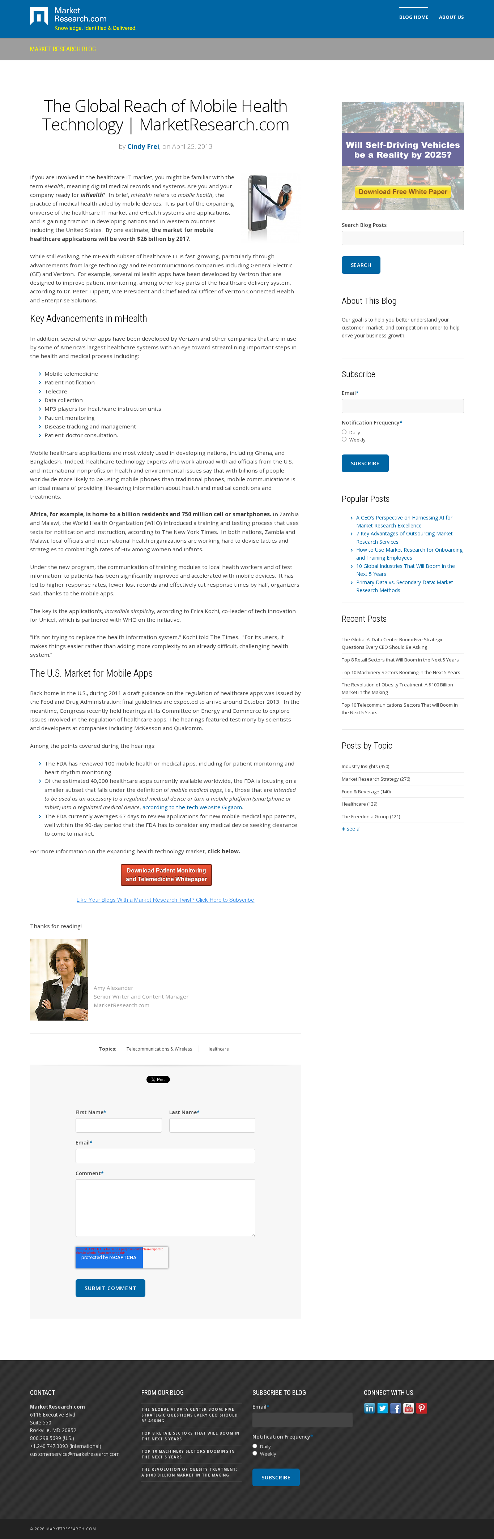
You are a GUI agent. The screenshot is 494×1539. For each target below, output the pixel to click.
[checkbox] (403, 436)
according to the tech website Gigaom (192, 807)
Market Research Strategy (376, 779)
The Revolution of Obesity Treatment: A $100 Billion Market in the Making (397, 688)
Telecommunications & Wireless (159, 1049)
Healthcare (217, 1049)
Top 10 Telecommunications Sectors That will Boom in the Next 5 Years (400, 709)
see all (354, 828)
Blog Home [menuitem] (413, 17)
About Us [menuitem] (451, 17)
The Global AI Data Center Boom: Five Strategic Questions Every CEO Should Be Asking (392, 643)
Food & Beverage (366, 791)
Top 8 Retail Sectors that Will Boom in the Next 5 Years (400, 659)
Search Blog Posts (364, 224)
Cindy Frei (143, 146)
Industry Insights (365, 766)
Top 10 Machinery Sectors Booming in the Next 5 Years (401, 672)
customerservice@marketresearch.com (75, 1453)
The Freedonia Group (371, 816)
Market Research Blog (63, 49)
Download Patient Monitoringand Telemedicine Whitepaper (166, 874)
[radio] (403, 432)
